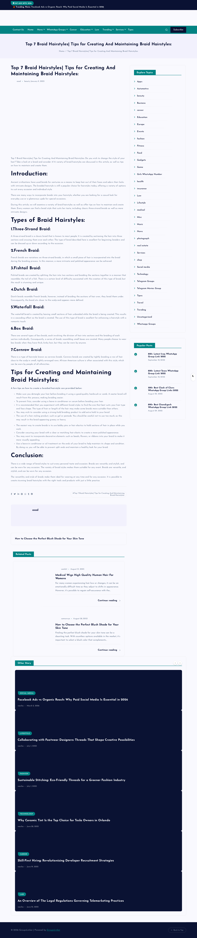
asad (19, 81)
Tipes (130, 30)
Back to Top (178, 930)
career (140, 110)
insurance (142, 189)
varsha (20, 706)
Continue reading (108, 600)
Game (140, 167)
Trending (107, 30)
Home (31, 30)
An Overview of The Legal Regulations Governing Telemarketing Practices (71, 900)
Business (141, 103)
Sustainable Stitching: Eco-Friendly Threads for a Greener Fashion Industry (71, 780)
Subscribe (178, 30)
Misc (139, 217)
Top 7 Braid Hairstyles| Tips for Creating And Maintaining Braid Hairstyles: (102, 51)
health (140, 181)
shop (139, 260)
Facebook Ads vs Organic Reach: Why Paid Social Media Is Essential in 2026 (73, 699)
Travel (140, 303)
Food (139, 153)
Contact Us (18, 30)
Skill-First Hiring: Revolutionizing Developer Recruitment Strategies (66, 860)
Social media (143, 267)
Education (85, 30)
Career (73, 30)
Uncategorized (144, 317)
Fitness (140, 146)
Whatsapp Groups (146, 324)
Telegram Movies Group (149, 288)
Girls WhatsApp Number (149, 174)
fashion (140, 139)
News (40, 30)
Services (120, 30)
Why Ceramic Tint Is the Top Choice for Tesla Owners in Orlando (64, 820)
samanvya (65, 619)
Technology (142, 274)
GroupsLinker (53, 930)
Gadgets (141, 160)
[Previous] (175, 663)
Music (140, 224)
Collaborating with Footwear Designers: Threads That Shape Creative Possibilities (76, 740)
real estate (142, 246)
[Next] (180, 663)
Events (140, 131)
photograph (143, 238)
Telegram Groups (145, 281)
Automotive (143, 89)
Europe (140, 124)
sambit (64, 569)
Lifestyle (141, 203)
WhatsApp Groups (56, 30)
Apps (139, 82)
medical (141, 210)
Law (97, 30)
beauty (27, 81)
